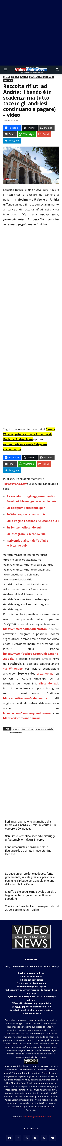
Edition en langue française (31, 986)
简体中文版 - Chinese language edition (32, 1003)
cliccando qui (45, 673)
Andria (15, 77)
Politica (8, 80)
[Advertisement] (31, 33)
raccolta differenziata (14, 732)
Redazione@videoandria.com (36, 1116)
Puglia (24, 77)
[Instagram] (27, 1138)
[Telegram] (35, 1138)
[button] (5, 70)
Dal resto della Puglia (20, 814)
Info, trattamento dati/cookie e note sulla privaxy (32, 966)
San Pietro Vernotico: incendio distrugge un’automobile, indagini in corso (30, 837)
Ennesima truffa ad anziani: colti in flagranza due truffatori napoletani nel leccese (28, 850)
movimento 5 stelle (44, 729)
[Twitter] (44, 1138)
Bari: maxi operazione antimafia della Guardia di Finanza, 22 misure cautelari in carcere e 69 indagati (30, 825)
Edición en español (32, 976)
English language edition (31, 973)
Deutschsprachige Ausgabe (31, 983)
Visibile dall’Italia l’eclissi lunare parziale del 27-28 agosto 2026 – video (32, 908)
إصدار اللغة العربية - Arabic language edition (31, 1010)
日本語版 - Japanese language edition (31, 1006)
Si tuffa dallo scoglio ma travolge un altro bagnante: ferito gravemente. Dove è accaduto (30, 895)
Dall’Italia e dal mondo (20, 866)
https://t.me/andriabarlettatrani (25, 629)
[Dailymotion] (9, 1138)
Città (6, 77)
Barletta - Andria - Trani (41, 77)
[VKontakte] (52, 1138)
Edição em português (31, 979)
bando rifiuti (27, 729)
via (14, 668)
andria (16, 729)
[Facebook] (18, 1138)
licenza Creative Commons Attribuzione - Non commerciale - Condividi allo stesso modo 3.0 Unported (31, 1069)
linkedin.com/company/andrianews (27, 713)
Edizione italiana (32, 1013)
